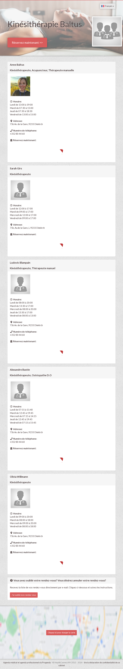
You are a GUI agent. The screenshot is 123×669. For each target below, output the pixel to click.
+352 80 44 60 (17, 133)
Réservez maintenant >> (27, 42)
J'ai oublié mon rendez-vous (24, 595)
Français (108, 6)
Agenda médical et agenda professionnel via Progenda (27, 662)
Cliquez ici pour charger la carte (61, 632)
